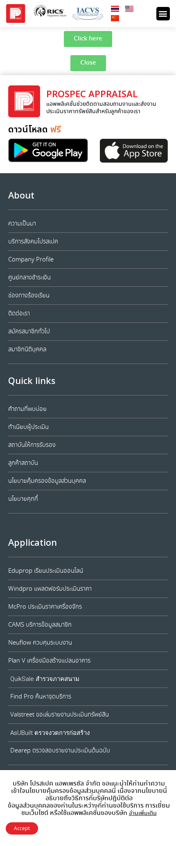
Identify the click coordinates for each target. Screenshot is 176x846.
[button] (163, 13)
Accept (22, 828)
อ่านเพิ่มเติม (143, 813)
